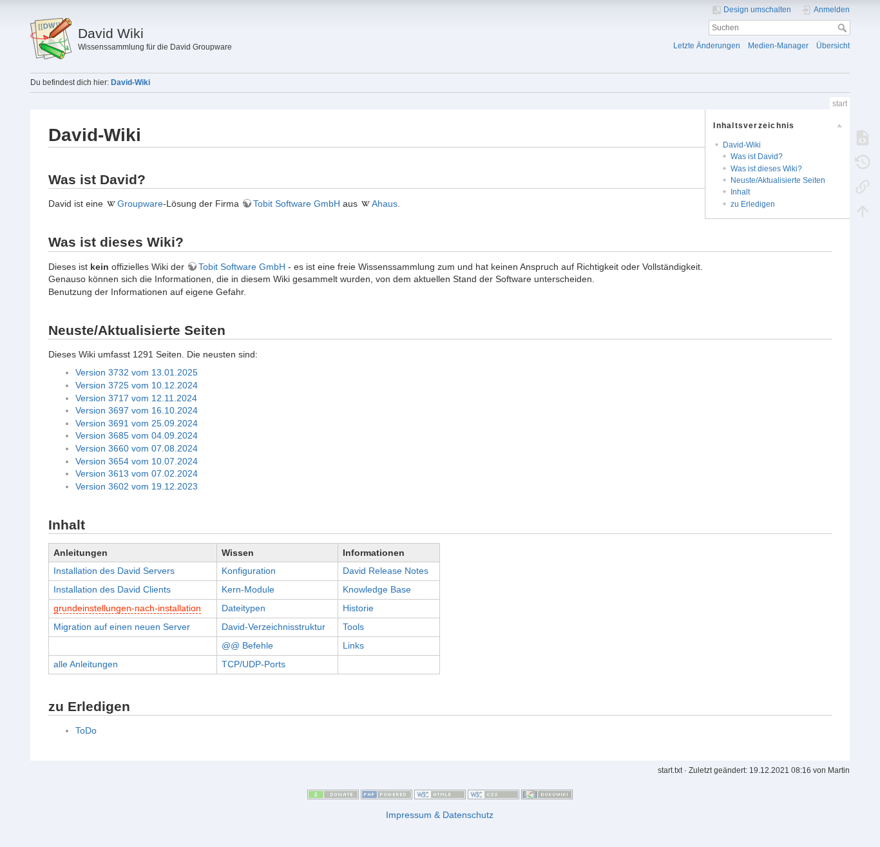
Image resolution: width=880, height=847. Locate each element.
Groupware (140, 203)
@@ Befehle (247, 645)
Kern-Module (248, 589)
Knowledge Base (377, 589)
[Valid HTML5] (440, 794)
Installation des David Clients (112, 589)
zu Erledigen (753, 204)
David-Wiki (130, 82)
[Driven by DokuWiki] (547, 794)
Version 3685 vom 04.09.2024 (136, 435)
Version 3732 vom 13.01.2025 (136, 372)
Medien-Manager (778, 45)
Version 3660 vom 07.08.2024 (136, 448)
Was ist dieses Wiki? (766, 168)
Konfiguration (249, 571)
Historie (358, 608)
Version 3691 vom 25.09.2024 (136, 423)
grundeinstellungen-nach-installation (127, 608)
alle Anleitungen (85, 664)
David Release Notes (385, 571)
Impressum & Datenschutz (439, 815)
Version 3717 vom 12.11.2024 (136, 398)
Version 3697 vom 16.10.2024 (136, 410)
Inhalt (740, 191)
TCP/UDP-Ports (253, 664)
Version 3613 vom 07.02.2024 (136, 473)
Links (353, 645)
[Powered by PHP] (386, 794)
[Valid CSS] (493, 794)
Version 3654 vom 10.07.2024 (136, 461)
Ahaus (384, 203)
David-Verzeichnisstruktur (273, 627)
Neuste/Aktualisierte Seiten (778, 180)
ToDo (86, 730)
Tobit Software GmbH (296, 203)
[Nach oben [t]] (862, 210)
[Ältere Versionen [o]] (862, 161)
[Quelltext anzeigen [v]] (862, 137)
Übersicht (833, 45)
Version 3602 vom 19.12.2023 (136, 486)
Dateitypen (243, 608)
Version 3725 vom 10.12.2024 (136, 385)
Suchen (843, 27)
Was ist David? (757, 156)
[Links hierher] (862, 186)
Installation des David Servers (114, 571)
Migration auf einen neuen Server (121, 627)
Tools (353, 627)
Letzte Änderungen (706, 45)
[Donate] (333, 794)
